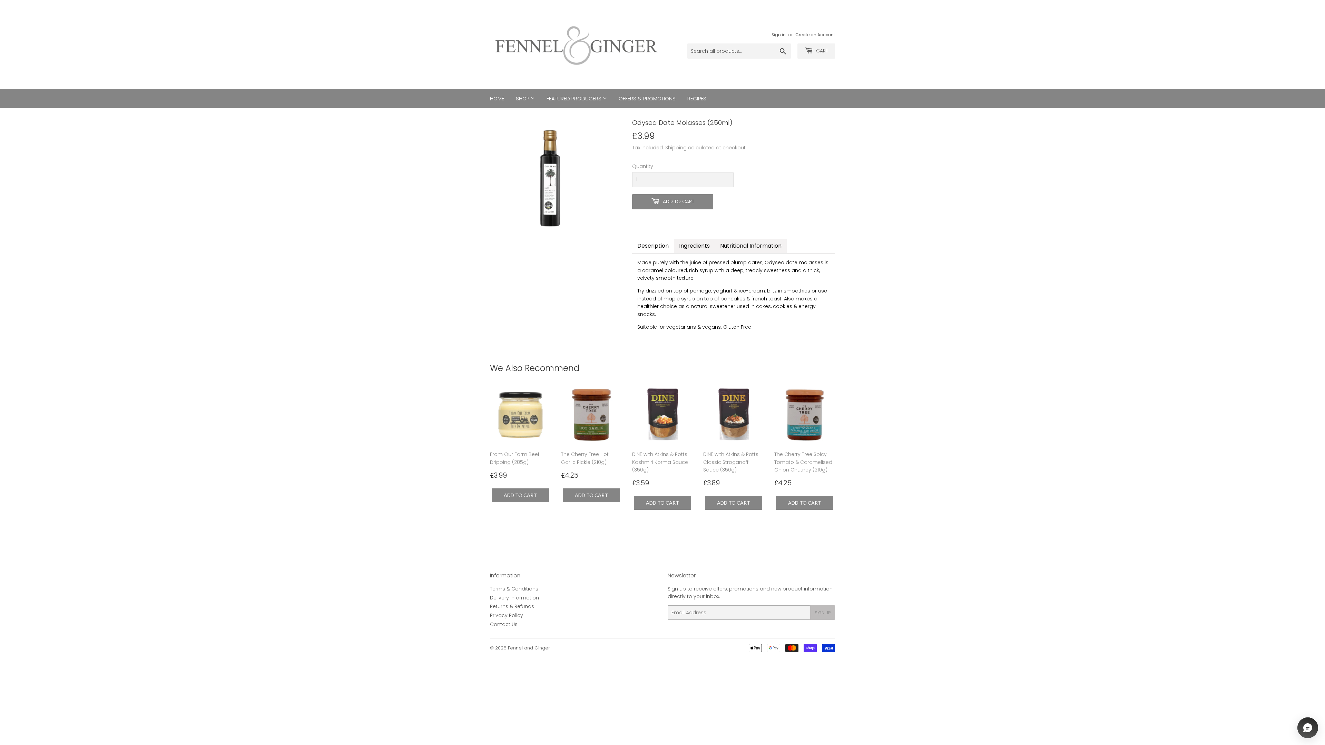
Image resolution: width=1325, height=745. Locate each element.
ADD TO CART (520, 495)
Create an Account (815, 35)
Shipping (676, 147)
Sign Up (823, 613)
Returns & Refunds (512, 606)
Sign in (779, 35)
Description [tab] (653, 246)
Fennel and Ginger (529, 648)
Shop (523, 98)
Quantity (642, 166)
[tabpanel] (733, 294)
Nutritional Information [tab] (751, 246)
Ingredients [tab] (694, 246)
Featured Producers (575, 98)
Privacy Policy (506, 615)
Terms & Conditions (514, 588)
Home (497, 98)
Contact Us (504, 624)
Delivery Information (514, 597)
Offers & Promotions (647, 98)
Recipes (696, 98)
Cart (821, 50)
